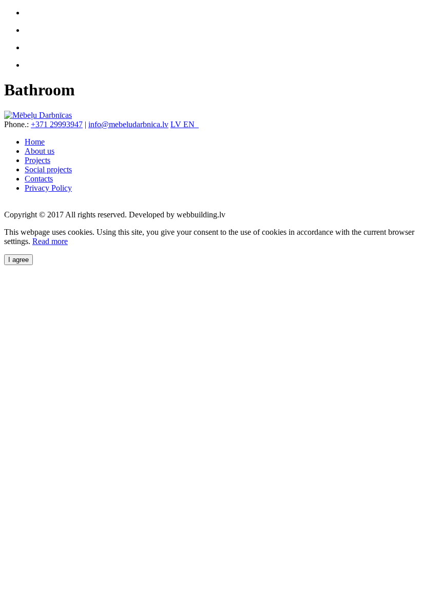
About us (39, 151)
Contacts (39, 178)
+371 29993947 (57, 124)
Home (35, 141)
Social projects (48, 169)
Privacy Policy (48, 188)
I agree (18, 260)
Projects (37, 160)
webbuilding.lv (201, 214)
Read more (50, 241)
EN (191, 124)
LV (176, 124)
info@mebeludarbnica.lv (128, 124)
